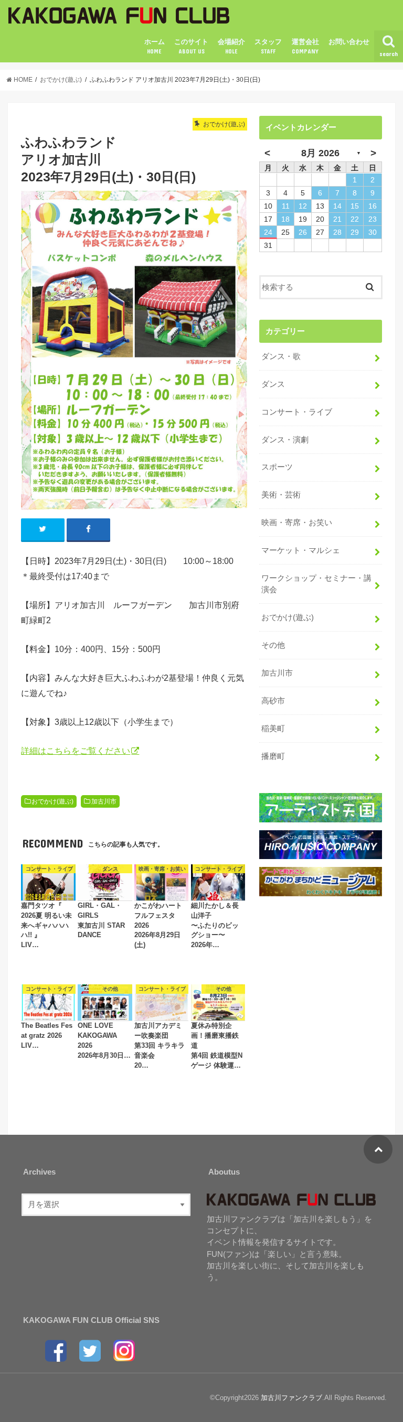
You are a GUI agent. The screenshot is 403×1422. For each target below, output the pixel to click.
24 (268, 232)
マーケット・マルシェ (300, 550)
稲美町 (273, 728)
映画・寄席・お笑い (296, 522)
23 (372, 219)
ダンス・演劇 (285, 440)
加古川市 (103, 801)
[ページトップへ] (378, 1149)
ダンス (273, 384)
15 (355, 206)
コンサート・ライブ (296, 412)
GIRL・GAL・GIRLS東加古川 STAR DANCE (101, 920)
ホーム (154, 46)
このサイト (191, 46)
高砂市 (273, 701)
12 (303, 206)
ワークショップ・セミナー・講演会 (316, 584)
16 (372, 206)
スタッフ (268, 46)
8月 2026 (320, 153)
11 (286, 206)
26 (303, 232)
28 (337, 232)
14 (337, 206)
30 (372, 232)
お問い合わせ (348, 42)
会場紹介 (231, 46)
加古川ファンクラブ (291, 1398)
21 (337, 219)
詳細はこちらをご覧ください (75, 750)
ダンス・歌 (281, 356)
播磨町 (273, 756)
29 (355, 232)
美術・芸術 (281, 495)
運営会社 (305, 46)
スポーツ (277, 467)
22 (355, 219)
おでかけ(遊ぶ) (52, 801)
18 (285, 219)
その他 (273, 645)
